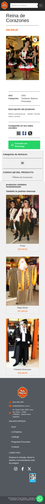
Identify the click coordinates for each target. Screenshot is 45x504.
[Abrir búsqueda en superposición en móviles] (27, 5)
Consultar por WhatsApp (21, 144)
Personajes (26, 101)
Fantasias (25, 98)
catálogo (15, 437)
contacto (15, 447)
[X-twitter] (30, 133)
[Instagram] (17, 87)
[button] (22, 163)
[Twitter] (31, 87)
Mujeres (34, 98)
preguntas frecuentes (20, 442)
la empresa (16, 432)
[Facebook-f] (24, 87)
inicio (13, 427)
